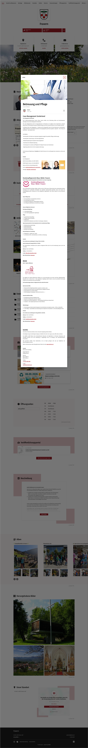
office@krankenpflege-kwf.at (31, 253)
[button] (44, 90)
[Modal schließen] (44, 374)
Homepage (33, 255)
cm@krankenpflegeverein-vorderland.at (32, 167)
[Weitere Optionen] (64, 111)
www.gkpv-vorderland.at (31, 169)
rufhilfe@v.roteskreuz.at (27, 364)
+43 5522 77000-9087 (26, 361)
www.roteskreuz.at (50, 344)
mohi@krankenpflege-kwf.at (31, 319)
